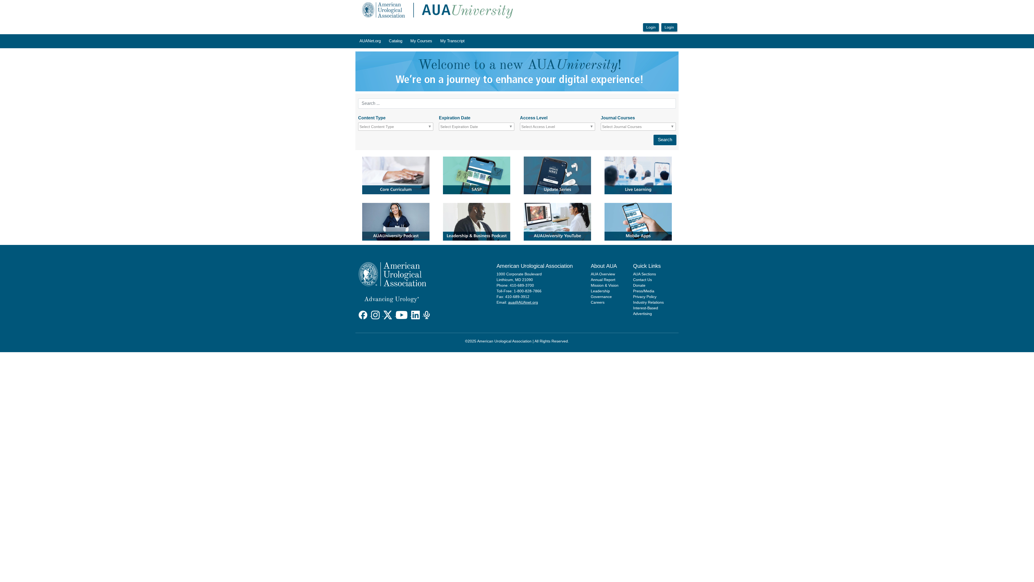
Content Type (372, 118)
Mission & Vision (605, 285)
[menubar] (412, 41)
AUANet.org (370, 41)
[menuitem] (370, 41)
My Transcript (452, 41)
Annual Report (603, 280)
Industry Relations (648, 302)
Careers (598, 302)
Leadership (600, 291)
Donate (639, 285)
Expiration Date (454, 118)
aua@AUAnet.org (523, 302)
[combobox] (383, 126)
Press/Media (643, 291)
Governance (601, 297)
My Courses (421, 41)
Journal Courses (618, 118)
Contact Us (642, 280)
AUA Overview (603, 274)
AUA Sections (644, 274)
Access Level (533, 118)
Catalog (395, 41)
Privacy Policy (644, 297)
